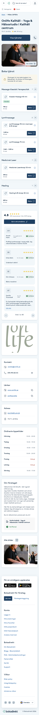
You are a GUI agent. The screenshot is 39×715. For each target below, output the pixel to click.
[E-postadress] (20, 367)
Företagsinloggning (21, 598)
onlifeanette (12, 396)
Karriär (6, 663)
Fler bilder (29, 63)
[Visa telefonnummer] (32, 373)
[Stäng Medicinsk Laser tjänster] (35, 160)
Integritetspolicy (10, 683)
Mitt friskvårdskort (11, 631)
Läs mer (8, 308)
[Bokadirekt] (9, 3)
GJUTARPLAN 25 (14, 413)
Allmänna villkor (10, 691)
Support (7, 667)
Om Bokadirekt (9, 647)
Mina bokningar (10, 619)
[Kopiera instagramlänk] (32, 396)
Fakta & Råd (8, 659)
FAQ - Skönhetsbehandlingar (15, 655)
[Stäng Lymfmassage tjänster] (35, 118)
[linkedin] (9, 702)
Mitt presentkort (10, 627)
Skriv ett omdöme (18, 222)
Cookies (7, 687)
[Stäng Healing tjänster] (35, 186)
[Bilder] (19, 339)
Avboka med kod (10, 635)
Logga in (7, 615)
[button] (19, 102)
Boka (30, 108)
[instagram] (5, 702)
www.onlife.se (13, 390)
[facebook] (13, 702)
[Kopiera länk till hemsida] (32, 390)
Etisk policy (8, 679)
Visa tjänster (16, 38)
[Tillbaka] (4, 3)
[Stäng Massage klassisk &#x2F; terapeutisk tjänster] (35, 89)
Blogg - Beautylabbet (12, 651)
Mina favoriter (9, 623)
